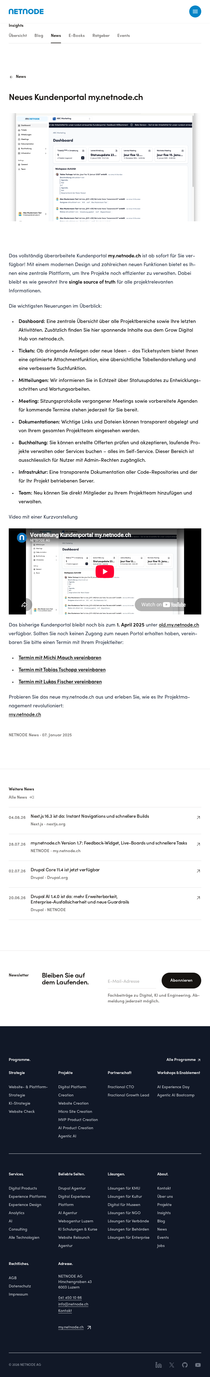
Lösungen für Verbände (128, 1221)
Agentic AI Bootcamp (176, 1095)
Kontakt (164, 1188)
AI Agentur (67, 1213)
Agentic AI (67, 1136)
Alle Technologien (24, 1238)
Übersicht (18, 36)
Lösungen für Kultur (125, 1197)
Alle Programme (181, 1060)
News (56, 36)
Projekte (164, 1205)
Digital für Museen (124, 1205)
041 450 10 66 (70, 1298)
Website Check (22, 1112)
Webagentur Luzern (75, 1221)
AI (10, 1221)
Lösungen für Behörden (128, 1229)
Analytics (16, 1213)
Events (123, 36)
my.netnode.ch (71, 1327)
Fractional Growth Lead (128, 1095)
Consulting (18, 1229)
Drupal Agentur (72, 1188)
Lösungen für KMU (124, 1188)
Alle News (22, 798)
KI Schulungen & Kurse (77, 1229)
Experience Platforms (27, 1197)
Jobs (161, 1246)
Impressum (18, 1294)
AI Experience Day (173, 1087)
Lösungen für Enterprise (129, 1238)
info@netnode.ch (73, 1304)
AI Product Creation (75, 1128)
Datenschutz (20, 1286)
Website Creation (73, 1103)
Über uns (165, 1197)
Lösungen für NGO (124, 1213)
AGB (13, 1278)
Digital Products (23, 1188)
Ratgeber (101, 36)
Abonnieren (181, 980)
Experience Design (25, 1205)
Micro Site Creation (75, 1112)
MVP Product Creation (78, 1120)
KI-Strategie (19, 1103)
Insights (164, 1213)
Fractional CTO (121, 1087)
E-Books (77, 36)
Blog (38, 36)
